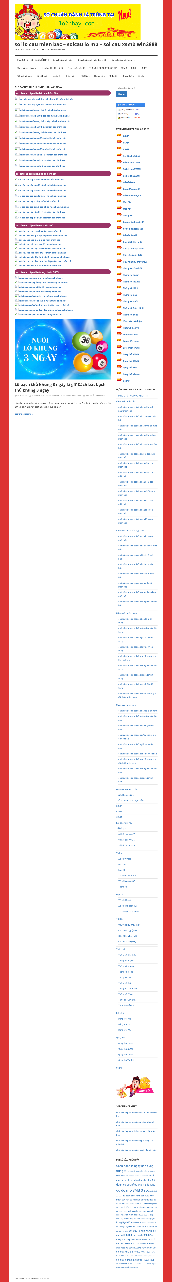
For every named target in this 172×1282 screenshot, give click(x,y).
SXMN (134, 68)
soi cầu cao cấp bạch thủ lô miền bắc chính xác (43, 104)
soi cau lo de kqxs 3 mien (138, 1227)
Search (121, 94)
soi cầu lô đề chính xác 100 (141, 1264)
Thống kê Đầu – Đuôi (133, 308)
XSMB (126, 136)
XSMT (126, 149)
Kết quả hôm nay (25, 76)
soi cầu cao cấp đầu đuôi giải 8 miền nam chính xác (44, 257)
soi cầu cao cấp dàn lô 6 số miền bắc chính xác (42, 166)
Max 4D (127, 209)
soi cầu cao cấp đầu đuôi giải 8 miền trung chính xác (44, 305)
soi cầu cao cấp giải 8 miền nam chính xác (39, 240)
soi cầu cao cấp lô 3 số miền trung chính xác (40, 314)
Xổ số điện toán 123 (133, 228)
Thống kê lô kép (131, 288)
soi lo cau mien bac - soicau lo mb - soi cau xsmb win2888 (56, 395)
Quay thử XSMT (131, 367)
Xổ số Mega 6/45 (131, 189)
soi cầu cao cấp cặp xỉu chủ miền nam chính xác (42, 248)
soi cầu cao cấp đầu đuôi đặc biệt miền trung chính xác (46, 310)
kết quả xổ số (142, 1215)
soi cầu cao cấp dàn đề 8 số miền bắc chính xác (43, 149)
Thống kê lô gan (131, 275)
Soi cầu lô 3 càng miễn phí (145, 1256)
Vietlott (56, 76)
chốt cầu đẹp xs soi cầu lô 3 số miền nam (137, 753)
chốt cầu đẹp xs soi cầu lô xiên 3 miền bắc (136, 1150)
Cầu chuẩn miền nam (26, 68)
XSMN (126, 142)
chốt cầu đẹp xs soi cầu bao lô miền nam (137, 710)
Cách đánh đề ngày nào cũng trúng (138, 1171)
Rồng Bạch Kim (124, 1222)
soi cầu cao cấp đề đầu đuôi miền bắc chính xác (41, 217)
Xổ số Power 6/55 (132, 195)
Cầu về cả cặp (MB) (132, 255)
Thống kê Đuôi (130, 301)
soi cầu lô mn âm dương (129, 1259)
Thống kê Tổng (130, 314)
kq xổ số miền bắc (129, 1215)
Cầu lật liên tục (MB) (133, 248)
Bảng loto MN (124, 1024)
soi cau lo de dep (140, 1223)
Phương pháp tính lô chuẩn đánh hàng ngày (139, 1219)
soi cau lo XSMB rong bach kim (141, 1247)
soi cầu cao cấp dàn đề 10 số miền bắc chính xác (43, 154)
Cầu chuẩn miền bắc (62, 60)
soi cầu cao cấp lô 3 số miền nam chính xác (40, 265)
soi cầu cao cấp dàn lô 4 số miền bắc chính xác (42, 160)
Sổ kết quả (42, 76)
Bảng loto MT (124, 1019)
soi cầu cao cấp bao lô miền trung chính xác (40, 291)
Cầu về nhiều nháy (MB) (135, 261)
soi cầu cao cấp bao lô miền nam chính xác (40, 244)
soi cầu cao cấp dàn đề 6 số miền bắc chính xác (43, 143)
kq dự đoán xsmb (144, 1207)
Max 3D (127, 202)
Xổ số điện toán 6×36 (128, 911)
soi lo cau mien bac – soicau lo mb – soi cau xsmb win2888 (86, 44)
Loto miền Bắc (130, 334)
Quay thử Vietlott (131, 374)
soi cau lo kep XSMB (141, 1230)
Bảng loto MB (124, 1030)
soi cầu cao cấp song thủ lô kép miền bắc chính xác (45, 121)
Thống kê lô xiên (131, 281)
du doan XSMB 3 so (132, 1190)
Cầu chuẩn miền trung (122, 60)
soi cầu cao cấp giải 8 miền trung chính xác (40, 287)
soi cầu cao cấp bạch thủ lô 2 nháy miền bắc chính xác (46, 99)
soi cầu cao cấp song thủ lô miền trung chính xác (42, 300)
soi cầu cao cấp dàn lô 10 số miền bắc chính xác (41, 212)
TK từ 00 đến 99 (131, 328)
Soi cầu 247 (120, 1256)
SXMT (144, 68)
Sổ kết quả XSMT (131, 176)
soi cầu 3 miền (150, 1252)
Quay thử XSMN (131, 361)
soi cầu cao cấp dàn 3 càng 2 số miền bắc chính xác (43, 207)
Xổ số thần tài (130, 235)
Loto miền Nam (131, 341)
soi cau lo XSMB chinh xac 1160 (141, 1240)
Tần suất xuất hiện (132, 321)
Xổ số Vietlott (124, 859)
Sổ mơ (126, 380)
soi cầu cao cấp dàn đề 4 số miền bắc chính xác (43, 138)
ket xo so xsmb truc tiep (136, 1203)
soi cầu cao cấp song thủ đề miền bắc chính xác (43, 132)
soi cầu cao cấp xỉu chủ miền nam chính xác (40, 231)
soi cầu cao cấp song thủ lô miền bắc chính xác (43, 110)
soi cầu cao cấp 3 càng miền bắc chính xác (39, 201)
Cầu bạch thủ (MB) (132, 242)
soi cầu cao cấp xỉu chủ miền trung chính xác (41, 278)
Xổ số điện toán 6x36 (133, 222)
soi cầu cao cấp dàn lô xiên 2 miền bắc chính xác (42, 185)
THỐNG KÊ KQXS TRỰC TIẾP (103, 68)
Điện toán (70, 76)
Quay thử (127, 76)
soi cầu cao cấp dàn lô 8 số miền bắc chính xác (41, 179)
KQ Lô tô (113, 76)
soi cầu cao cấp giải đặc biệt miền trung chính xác (43, 282)
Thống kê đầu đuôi (132, 268)
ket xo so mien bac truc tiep (139, 1199)
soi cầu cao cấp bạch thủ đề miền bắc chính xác (43, 127)
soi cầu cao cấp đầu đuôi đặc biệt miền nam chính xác (45, 261)
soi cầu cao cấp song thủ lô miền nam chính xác (42, 252)
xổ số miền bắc (132, 1268)
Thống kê (98, 76)
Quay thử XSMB (131, 354)
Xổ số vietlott (129, 182)
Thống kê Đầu (130, 295)
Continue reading (23, 414)
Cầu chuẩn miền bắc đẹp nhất (92, 60)
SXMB (124, 68)
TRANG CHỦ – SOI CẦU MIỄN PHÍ (33, 60)
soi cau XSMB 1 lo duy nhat (130, 1251)
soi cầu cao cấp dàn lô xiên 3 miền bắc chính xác (42, 190)
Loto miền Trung (131, 347)
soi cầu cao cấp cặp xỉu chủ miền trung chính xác (43, 296)
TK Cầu (84, 76)
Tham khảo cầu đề (76, 68)
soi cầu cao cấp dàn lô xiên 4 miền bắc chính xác (42, 196)
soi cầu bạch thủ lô (130, 1256)
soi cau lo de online (122, 1231)
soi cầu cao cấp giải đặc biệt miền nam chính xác (43, 235)
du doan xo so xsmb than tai (143, 1176)
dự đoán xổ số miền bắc (133, 1196)
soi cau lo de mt (152, 1227)
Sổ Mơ (141, 76)
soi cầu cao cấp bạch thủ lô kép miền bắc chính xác (45, 116)
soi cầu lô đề (126, 1264)
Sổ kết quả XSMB (131, 162)
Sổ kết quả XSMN (132, 169)
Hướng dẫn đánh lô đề (52, 68)
